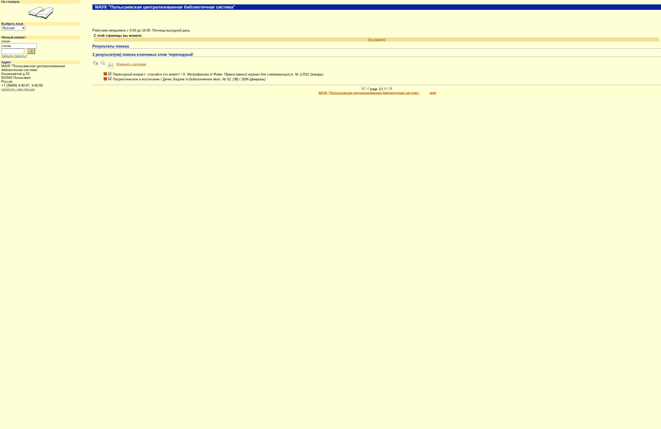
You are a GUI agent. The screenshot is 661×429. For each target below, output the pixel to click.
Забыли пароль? (14, 56)
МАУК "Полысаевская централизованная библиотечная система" (369, 93)
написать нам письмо (18, 89)
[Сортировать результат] (110, 64)
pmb (433, 93)
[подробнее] (105, 73)
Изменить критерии (131, 64)
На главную (10, 2)
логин (5, 41)
